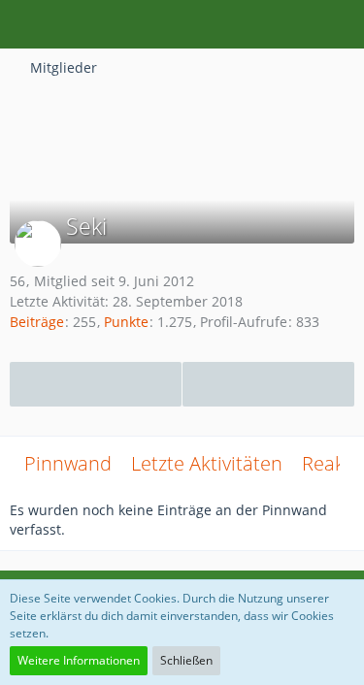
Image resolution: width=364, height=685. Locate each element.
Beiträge (37, 321)
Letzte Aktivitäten (206, 463)
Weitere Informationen (78, 660)
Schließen (186, 660)
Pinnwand (68, 463)
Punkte (126, 321)
